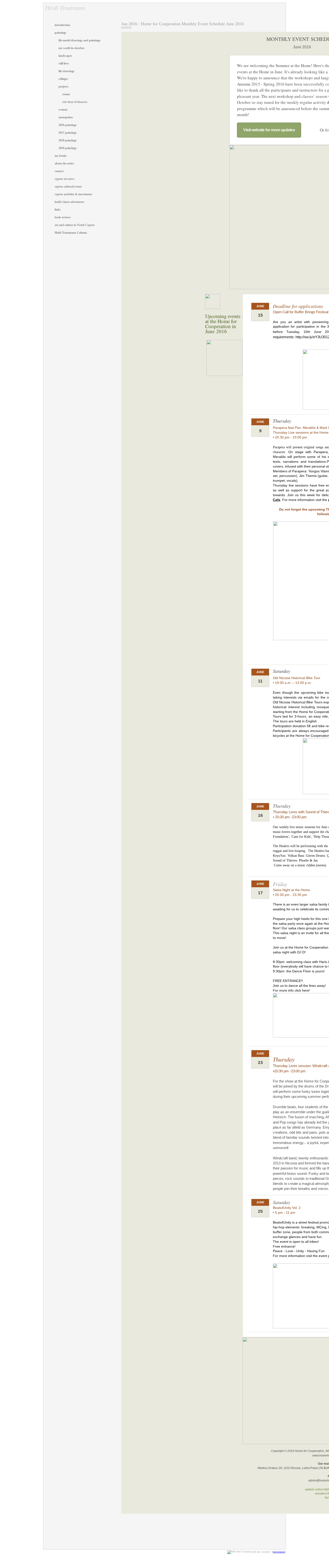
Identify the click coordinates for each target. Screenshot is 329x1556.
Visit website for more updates (269, 130)
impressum (279, 1551)
